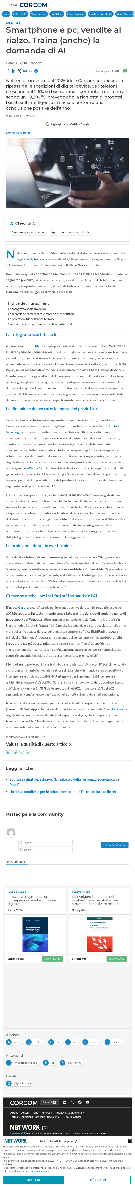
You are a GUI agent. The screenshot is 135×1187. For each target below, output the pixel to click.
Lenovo (117, 709)
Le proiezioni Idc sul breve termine (31, 319)
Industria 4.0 (10, 14)
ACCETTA (33, 1180)
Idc (37, 346)
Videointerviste (114, 14)
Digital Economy (30, 63)
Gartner (24, 607)
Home (10, 63)
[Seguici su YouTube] (87, 1102)
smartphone (33, 259)
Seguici (47, 1102)
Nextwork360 (18, 1133)
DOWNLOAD (52, 958)
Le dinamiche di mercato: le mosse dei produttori (41, 314)
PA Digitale (46, 14)
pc (30, 265)
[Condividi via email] (25, 71)
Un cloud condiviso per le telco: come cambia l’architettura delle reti (63, 791)
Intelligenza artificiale (90, 14)
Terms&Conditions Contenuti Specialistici (35, 1116)
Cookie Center (72, 1116)
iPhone (33, 468)
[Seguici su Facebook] (80, 1102)
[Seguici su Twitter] (72, 1102)
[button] (10, 5)
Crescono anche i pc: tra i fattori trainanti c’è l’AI (40, 324)
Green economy (65, 14)
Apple (112, 426)
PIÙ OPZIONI (98, 1180)
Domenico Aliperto (18, 132)
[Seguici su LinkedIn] (65, 1102)
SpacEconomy (28, 14)
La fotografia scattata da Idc (27, 309)
